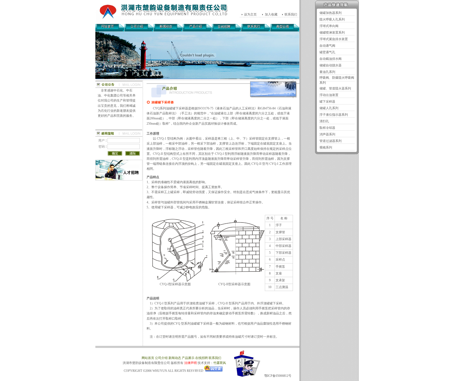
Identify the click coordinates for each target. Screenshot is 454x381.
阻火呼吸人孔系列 (332, 19)
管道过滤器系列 (330, 141)
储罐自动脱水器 (330, 65)
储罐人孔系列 (328, 108)
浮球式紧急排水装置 (333, 39)
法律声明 (190, 363)
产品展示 (188, 358)
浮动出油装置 (328, 95)
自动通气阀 (327, 45)
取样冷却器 (327, 128)
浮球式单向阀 (328, 26)
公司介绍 (161, 358)
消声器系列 (327, 134)
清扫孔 (324, 121)
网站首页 (148, 358)
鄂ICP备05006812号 (277, 376)
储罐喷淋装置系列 (332, 32)
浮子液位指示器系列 (333, 115)
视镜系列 (325, 147)
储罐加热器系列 (330, 13)
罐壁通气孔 (327, 52)
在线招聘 (201, 358)
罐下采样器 (327, 101)
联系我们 (217, 358)
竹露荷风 (219, 363)
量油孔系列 (327, 72)
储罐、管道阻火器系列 (335, 88)
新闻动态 (174, 358)
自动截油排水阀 (330, 59)
